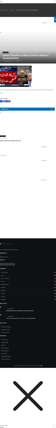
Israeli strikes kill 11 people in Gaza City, (10, 140)
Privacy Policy (4, 353)
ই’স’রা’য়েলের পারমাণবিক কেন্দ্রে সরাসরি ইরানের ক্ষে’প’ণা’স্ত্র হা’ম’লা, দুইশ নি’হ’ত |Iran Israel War (20, 318)
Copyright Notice (4, 342)
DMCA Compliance (5, 348)
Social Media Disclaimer (6, 356)
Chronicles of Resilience (6, 326)
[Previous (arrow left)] (1, 427)
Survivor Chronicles (5, 332)
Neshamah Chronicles (5, 329)
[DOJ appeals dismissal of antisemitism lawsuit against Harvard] (2, 310)
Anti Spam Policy (4, 339)
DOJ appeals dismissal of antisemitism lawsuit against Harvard (20, 310)
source (1, 93)
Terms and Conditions (5, 359)
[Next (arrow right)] (3, 427)
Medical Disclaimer (5, 350)
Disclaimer (3, 345)
